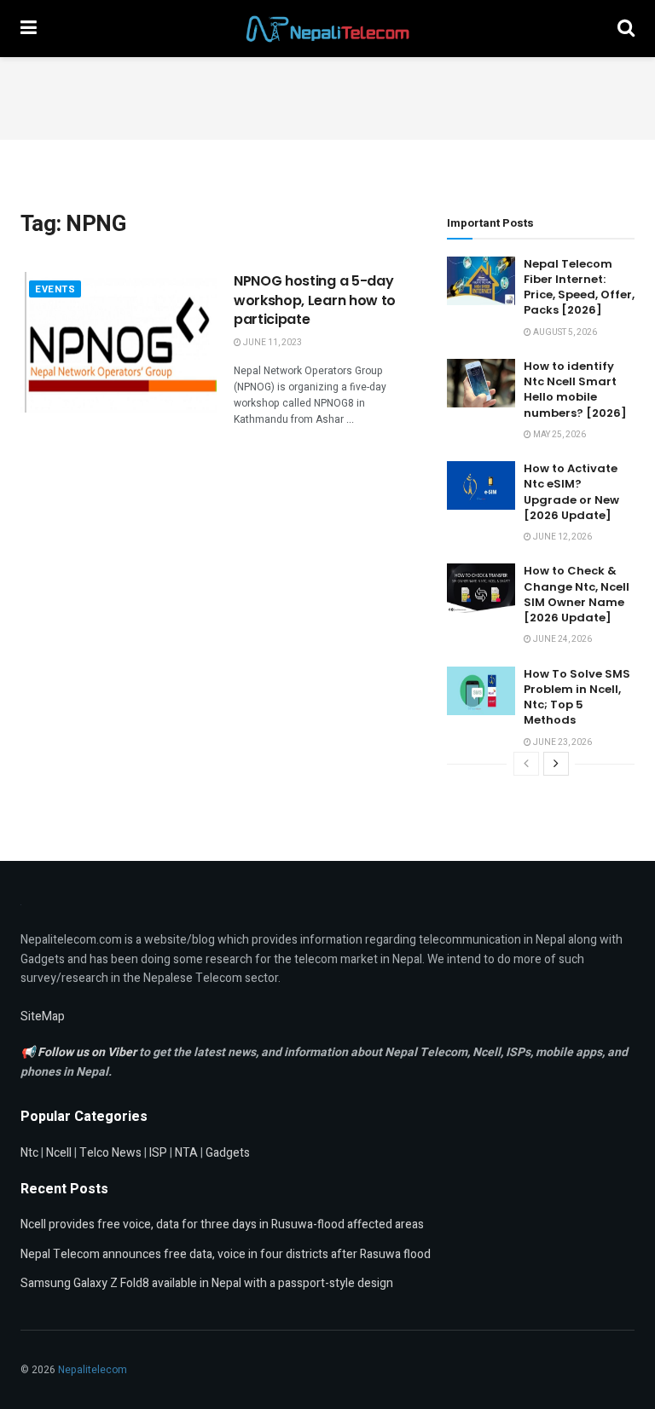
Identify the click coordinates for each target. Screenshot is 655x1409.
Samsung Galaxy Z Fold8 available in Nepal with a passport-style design (206, 1283)
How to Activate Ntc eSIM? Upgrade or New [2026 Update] (571, 491)
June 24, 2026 (561, 639)
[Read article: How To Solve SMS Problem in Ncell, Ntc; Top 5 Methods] (481, 691)
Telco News (110, 1153)
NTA (186, 1153)
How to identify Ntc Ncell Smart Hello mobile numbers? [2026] (575, 389)
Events (55, 289)
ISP (158, 1153)
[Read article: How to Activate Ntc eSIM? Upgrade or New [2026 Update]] (481, 485)
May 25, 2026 (558, 435)
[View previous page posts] (526, 764)
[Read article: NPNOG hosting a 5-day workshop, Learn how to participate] (118, 342)
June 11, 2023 (271, 343)
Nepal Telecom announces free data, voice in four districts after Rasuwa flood (225, 1254)
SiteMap (42, 1016)
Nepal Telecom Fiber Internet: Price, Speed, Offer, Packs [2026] (579, 287)
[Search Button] (626, 28)
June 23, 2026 (561, 742)
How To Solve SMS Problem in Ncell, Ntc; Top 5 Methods (577, 697)
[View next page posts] (556, 764)
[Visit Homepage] (327, 29)
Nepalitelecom (92, 1369)
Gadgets (228, 1153)
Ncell (59, 1153)
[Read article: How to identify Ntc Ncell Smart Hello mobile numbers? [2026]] (481, 383)
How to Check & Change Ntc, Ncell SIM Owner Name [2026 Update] (576, 594)
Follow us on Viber (88, 1052)
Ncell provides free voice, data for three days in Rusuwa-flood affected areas (222, 1224)
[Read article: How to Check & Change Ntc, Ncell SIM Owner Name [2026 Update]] (481, 587)
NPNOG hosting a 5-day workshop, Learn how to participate (315, 300)
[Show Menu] (28, 28)
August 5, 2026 (564, 332)
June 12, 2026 (561, 537)
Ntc (29, 1153)
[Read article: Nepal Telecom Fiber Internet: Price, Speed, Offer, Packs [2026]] (481, 281)
